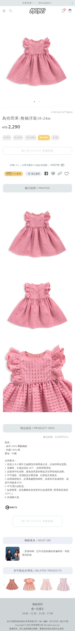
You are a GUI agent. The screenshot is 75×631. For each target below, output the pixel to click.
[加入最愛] (66, 173)
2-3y (55, 137)
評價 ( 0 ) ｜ (16, 165)
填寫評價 (55, 165)
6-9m (7, 137)
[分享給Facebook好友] (46, 173)
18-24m (44, 137)
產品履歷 (35, 173)
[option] (36, 62)
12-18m (30, 137)
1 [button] (34, 101)
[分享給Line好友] (53, 173)
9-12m (18, 137)
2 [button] (39, 101)
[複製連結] (60, 173)
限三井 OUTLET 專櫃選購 (37, 151)
